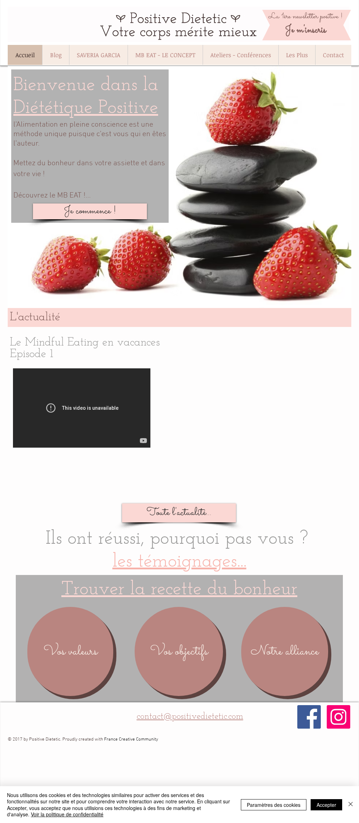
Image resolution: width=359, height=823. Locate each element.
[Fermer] (350, 804)
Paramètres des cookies (273, 804)
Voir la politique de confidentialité (67, 814)
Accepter (326, 804)
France (111, 739)
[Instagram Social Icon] (338, 717)
